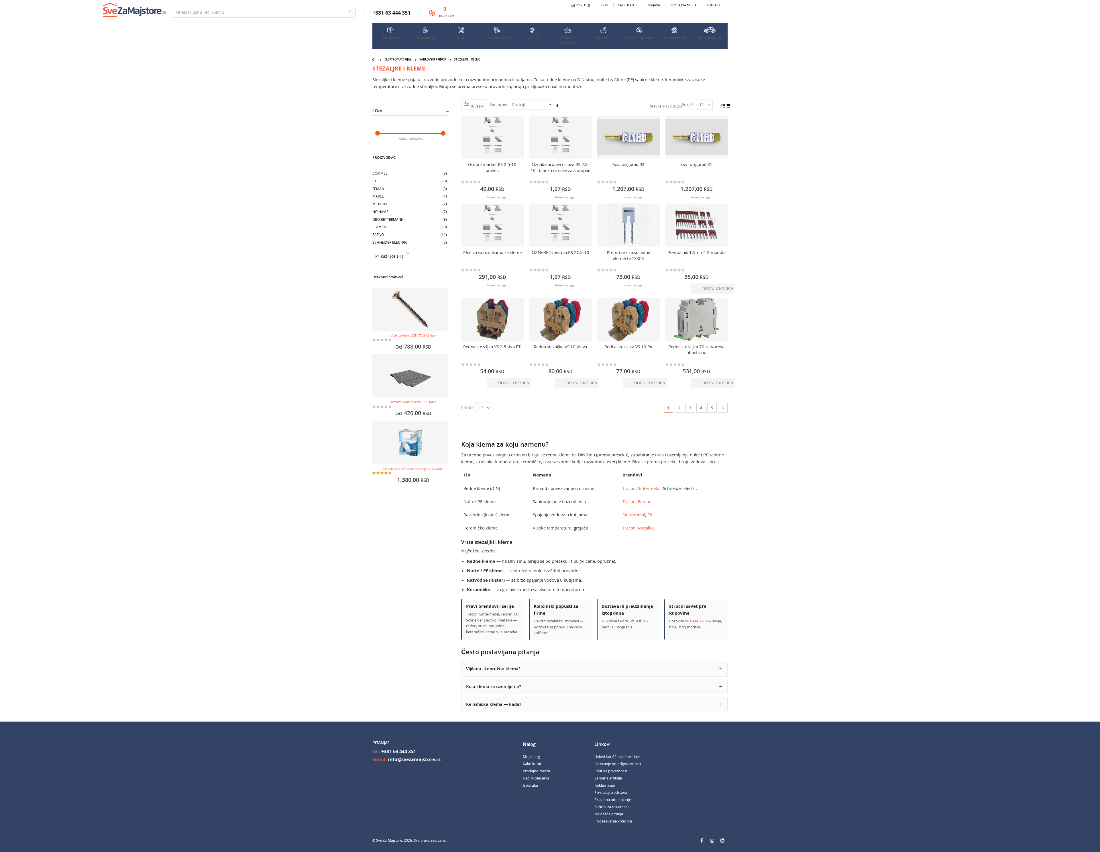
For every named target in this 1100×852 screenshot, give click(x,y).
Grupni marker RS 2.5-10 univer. (492, 167)
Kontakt (713, 5)
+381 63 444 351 (398, 751)
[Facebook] (702, 840)
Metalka (646, 528)
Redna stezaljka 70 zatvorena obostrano (696, 349)
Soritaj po (498, 104)
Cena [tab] (377, 110)
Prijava (654, 5)
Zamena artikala (608, 778)
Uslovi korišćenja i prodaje (617, 756)
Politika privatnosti (610, 770)
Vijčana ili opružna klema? (493, 669)
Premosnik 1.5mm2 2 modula (696, 252)
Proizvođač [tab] (384, 157)
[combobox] (263, 12)
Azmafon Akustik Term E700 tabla (413, 402)
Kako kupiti (532, 763)
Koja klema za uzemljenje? (493, 686)
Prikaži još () (389, 256)
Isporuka (530, 785)
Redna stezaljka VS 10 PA (628, 346)
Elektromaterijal (397, 59)
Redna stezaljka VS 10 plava (560, 346)
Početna (374, 60)
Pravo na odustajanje (612, 799)
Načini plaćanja (536, 778)
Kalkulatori (628, 5)
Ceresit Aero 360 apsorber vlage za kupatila (413, 469)
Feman (644, 501)
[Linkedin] (722, 840)
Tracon (629, 488)
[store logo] (134, 10)
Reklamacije (604, 785)
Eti (649, 514)
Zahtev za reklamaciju (612, 806)
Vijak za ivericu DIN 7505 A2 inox (413, 335)
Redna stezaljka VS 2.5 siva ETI (492, 346)
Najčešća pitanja (608, 813)
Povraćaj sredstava (610, 792)
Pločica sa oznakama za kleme (492, 252)
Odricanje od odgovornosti (617, 763)
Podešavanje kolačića (613, 821)
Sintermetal (649, 488)
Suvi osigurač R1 (696, 164)
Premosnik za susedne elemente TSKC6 (628, 255)
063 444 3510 (696, 621)
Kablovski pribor (432, 59)
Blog (604, 5)
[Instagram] (712, 840)
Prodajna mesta (683, 5)
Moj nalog (531, 756)
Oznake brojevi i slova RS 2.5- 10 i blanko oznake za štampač (560, 167)
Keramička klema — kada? (493, 704)
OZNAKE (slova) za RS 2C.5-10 (560, 252)
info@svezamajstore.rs (414, 759)
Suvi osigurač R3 (628, 164)
